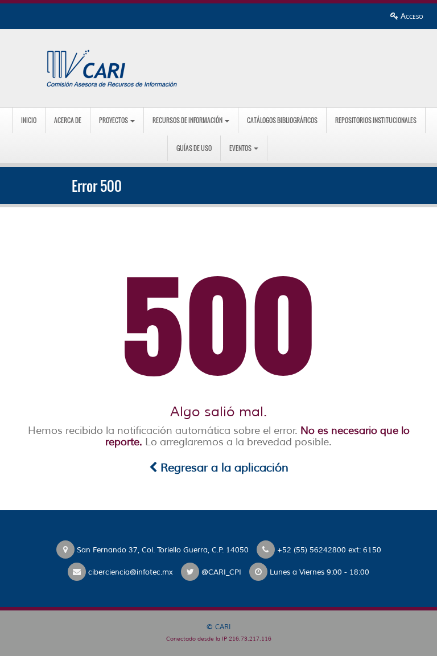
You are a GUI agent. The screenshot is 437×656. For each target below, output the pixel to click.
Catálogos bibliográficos (282, 120)
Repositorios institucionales (376, 120)
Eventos (241, 148)
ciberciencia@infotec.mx (130, 572)
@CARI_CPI (221, 572)
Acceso (410, 15)
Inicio (28, 120)
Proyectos (114, 120)
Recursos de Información (188, 120)
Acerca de (67, 120)
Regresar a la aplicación (222, 468)
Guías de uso (194, 148)
